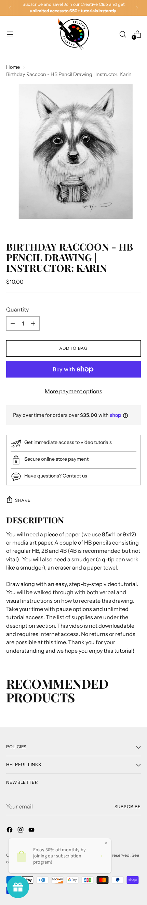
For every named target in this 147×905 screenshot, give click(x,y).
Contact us (75, 476)
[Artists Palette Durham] (73, 34)
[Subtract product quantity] (33, 323)
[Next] (136, 8)
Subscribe (128, 806)
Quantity (17, 309)
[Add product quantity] (12, 323)
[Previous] (10, 8)
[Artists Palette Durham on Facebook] (10, 830)
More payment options (73, 391)
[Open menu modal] (10, 34)
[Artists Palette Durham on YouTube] (32, 830)
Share (22, 500)
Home (13, 67)
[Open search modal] (123, 34)
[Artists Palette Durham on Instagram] (21, 830)
